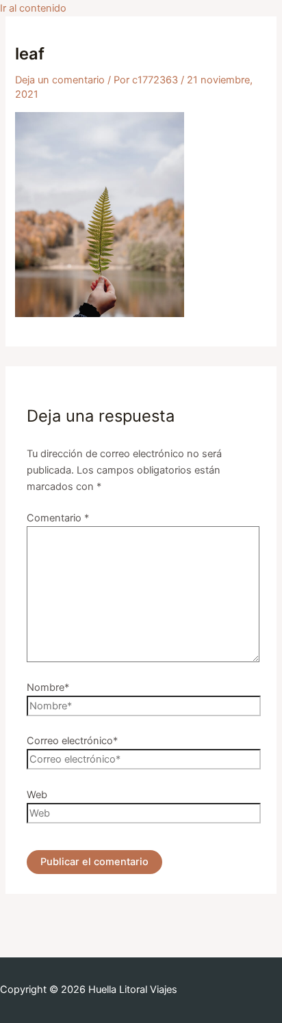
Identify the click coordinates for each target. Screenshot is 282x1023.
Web (37, 795)
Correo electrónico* (72, 741)
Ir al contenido (33, 8)
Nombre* (48, 687)
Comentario (58, 518)
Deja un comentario (60, 80)
